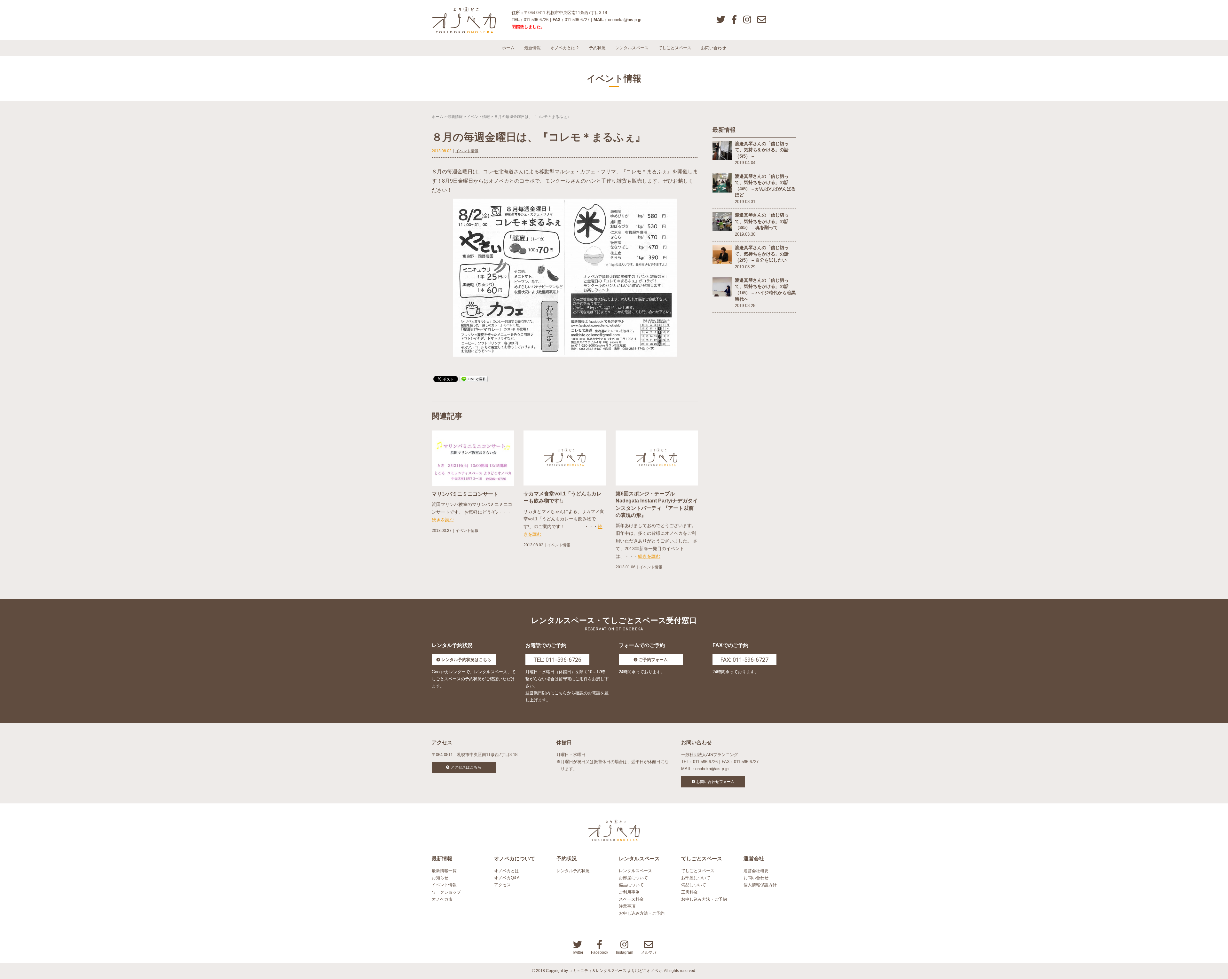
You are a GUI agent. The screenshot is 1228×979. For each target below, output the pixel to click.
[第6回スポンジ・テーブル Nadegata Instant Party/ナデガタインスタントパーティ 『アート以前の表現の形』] (657, 457)
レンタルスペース (632, 47)
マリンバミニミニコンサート (465, 494)
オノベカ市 (442, 899)
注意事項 (627, 906)
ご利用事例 (629, 892)
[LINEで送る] (474, 378)
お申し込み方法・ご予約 (642, 913)
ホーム (508, 47)
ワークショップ (446, 892)
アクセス (502, 884)
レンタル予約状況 (573, 870)
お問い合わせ (713, 47)
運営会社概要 (756, 870)
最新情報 (532, 47)
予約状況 (597, 47)
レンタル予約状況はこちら (466, 659)
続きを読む (443, 519)
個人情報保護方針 (760, 884)
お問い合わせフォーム (715, 781)
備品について (631, 884)
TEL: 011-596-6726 (557, 659)
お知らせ (440, 877)
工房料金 (689, 892)
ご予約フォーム (653, 659)
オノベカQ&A (507, 877)
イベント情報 (478, 116)
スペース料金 (631, 899)
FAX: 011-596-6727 (744, 659)
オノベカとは (506, 870)
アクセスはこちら (466, 767)
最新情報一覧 (444, 870)
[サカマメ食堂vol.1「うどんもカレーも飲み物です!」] (564, 457)
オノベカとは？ (564, 47)
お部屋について (633, 877)
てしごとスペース (674, 47)
